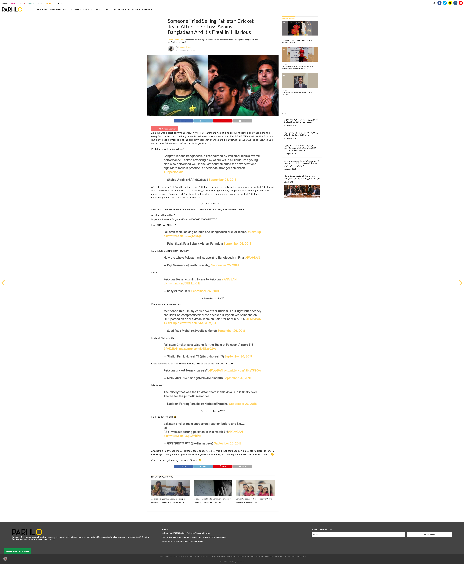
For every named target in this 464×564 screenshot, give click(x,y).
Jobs (213, 556)
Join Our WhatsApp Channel (17, 551)
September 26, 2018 (222, 179)
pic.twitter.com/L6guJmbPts (182, 435)
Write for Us (301, 556)
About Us (168, 556)
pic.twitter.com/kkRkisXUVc (197, 348)
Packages (133, 9)
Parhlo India (194, 556)
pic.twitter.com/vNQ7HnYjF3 (197, 323)
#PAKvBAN (252, 257)
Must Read (41, 9)
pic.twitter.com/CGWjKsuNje (183, 235)
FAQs (175, 556)
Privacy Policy (280, 556)
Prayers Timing (243, 556)
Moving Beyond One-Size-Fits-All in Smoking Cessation (182, 541)
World (58, 3)
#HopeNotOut (173, 172)
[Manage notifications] (5, 559)
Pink (13, 3)
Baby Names (231, 556)
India (48, 3)
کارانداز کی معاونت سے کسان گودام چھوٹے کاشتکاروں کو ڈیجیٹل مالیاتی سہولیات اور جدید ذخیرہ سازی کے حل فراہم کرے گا (300, 147)
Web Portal (221, 556)
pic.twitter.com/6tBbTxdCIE (182, 283)
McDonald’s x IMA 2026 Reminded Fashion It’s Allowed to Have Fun (186, 533)
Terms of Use (269, 556)
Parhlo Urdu (102, 9)
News (22, 3)
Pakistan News (58, 9)
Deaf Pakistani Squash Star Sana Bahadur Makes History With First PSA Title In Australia (193, 537)
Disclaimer (292, 556)
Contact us (183, 556)
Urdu (40, 3)
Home (5, 3)
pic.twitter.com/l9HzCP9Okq (243, 370)
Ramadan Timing (256, 556)
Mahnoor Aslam (184, 47)
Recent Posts (288, 18)
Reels (31, 3)
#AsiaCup (254, 232)
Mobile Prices (205, 556)
